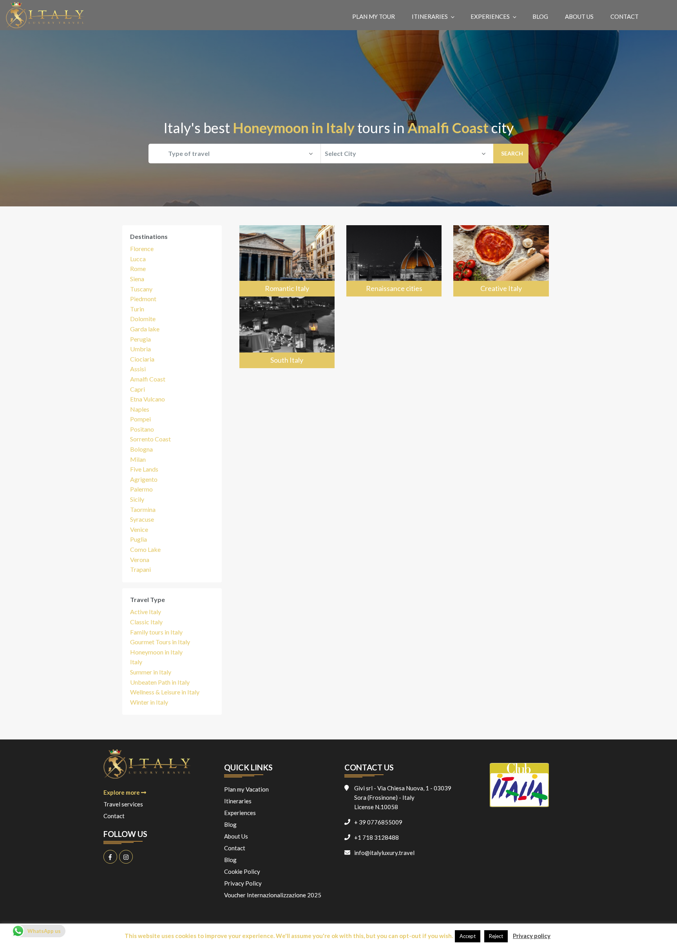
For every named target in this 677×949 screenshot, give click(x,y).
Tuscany (141, 289)
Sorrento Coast (150, 439)
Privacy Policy (243, 883)
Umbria (140, 348)
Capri (137, 389)
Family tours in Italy (156, 632)
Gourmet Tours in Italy (160, 641)
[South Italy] (287, 332)
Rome (138, 268)
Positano (142, 429)
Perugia (140, 339)
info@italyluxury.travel (384, 852)
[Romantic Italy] (287, 261)
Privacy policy (531, 935)
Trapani (140, 569)
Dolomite (143, 318)
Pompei (140, 419)
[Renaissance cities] (394, 261)
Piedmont (143, 298)
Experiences (490, 16)
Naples (139, 409)
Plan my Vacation (246, 789)
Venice (139, 529)
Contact (624, 16)
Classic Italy (146, 621)
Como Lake (145, 549)
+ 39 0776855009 (378, 822)
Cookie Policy (242, 871)
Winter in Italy (149, 702)
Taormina (143, 509)
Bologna (141, 449)
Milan (138, 459)
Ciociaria (142, 359)
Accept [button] (468, 936)
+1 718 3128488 (376, 837)
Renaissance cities (394, 288)
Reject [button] (496, 936)
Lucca (138, 258)
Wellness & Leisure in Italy (164, 692)
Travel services (123, 804)
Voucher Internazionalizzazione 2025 (272, 894)
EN (660, 16)
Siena (137, 278)
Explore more (122, 792)
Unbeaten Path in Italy (160, 682)
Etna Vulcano (147, 399)
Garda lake (144, 329)
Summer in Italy (150, 672)
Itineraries (430, 16)
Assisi (138, 368)
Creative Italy (501, 288)
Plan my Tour (373, 16)
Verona (139, 559)
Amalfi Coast (147, 379)
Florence (142, 248)
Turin (137, 309)
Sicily (137, 499)
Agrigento (143, 479)
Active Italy (145, 611)
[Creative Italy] (500, 261)
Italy (136, 661)
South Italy (286, 360)
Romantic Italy (287, 288)
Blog (540, 16)
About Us (579, 16)
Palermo (141, 489)
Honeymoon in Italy (156, 652)
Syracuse (142, 519)
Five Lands (144, 469)
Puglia (138, 539)
